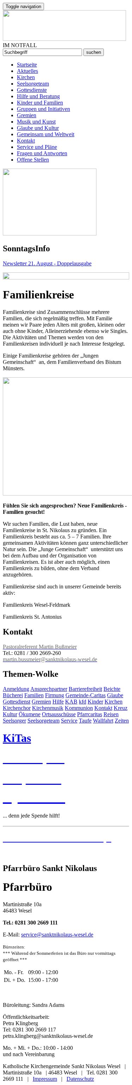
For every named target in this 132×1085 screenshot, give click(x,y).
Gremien (26, 115)
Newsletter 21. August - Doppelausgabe (47, 263)
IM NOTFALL (20, 45)
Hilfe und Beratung (38, 96)
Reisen (111, 714)
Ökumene (29, 714)
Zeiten (122, 721)
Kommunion (79, 708)
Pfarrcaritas (89, 714)
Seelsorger (14, 721)
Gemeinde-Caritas (85, 695)
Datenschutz (80, 1079)
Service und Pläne (37, 147)
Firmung (54, 695)
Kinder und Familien (40, 103)
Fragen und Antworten (42, 153)
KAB (71, 702)
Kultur (10, 714)
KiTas (17, 738)
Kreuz (120, 708)
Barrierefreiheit (85, 689)
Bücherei (13, 695)
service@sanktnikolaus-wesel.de (57, 935)
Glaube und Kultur (38, 128)
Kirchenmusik (47, 708)
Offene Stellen (33, 160)
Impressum (45, 1079)
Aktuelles (27, 71)
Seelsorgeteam (33, 84)
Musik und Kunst (36, 122)
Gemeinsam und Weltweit (45, 134)
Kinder (95, 702)
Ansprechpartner (48, 689)
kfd (82, 702)
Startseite (27, 65)
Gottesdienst (16, 702)
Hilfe (58, 702)
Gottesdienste (32, 90)
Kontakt (26, 141)
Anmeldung (16, 689)
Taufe (85, 721)
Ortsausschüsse (59, 714)
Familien (34, 695)
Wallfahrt (103, 721)
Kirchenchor (17, 708)
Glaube (115, 695)
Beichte (111, 689)
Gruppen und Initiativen (43, 109)
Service (69, 721)
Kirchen (26, 77)
